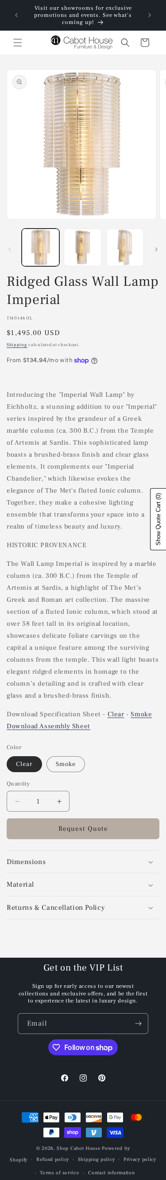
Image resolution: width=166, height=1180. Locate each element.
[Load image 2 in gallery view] (82, 247)
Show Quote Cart (158, 519)
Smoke (141, 714)
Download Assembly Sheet (48, 726)
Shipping (17, 344)
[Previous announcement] (16, 15)
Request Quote (83, 829)
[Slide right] (156, 249)
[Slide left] (9, 249)
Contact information (111, 1172)
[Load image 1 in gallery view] (40, 247)
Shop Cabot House (78, 1148)
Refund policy (52, 1159)
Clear (116, 714)
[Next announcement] (149, 15)
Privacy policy (140, 1159)
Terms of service (59, 1172)
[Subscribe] (138, 1023)
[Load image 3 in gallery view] (125, 247)
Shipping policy (96, 1159)
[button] (17, 42)
